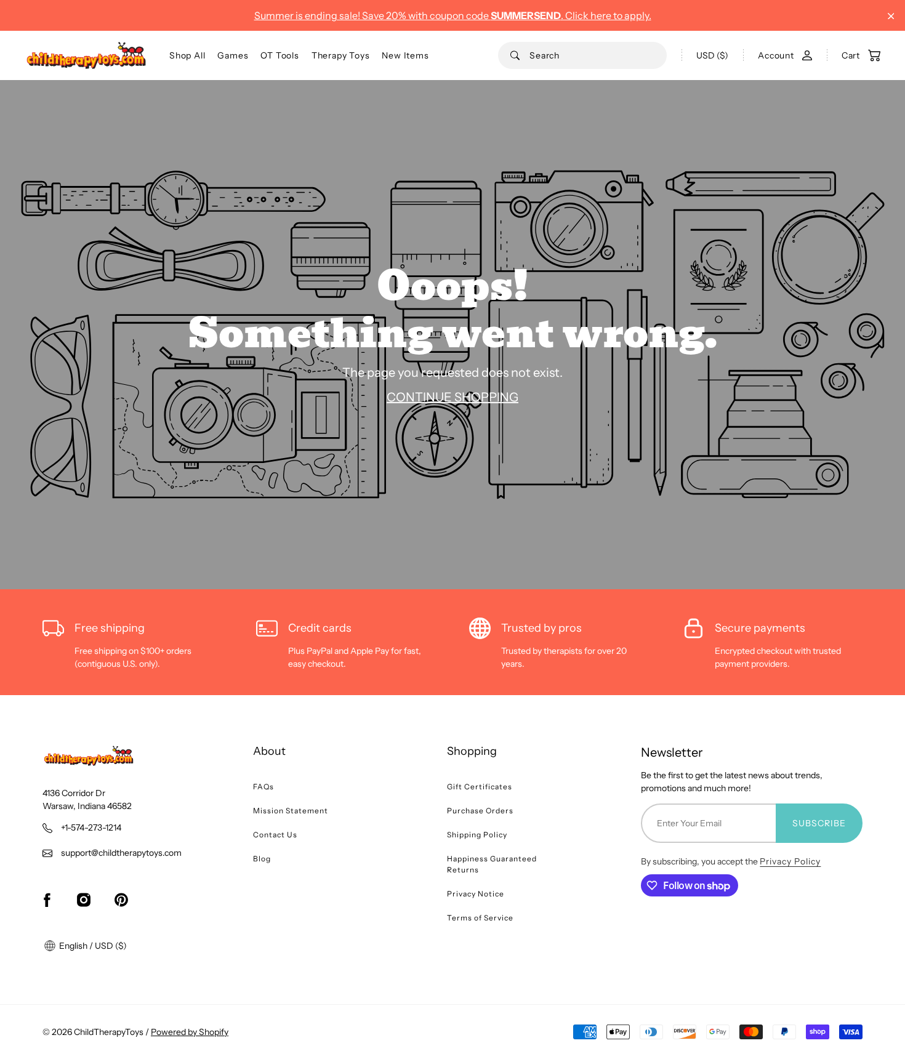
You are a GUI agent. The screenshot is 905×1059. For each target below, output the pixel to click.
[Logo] (86, 55)
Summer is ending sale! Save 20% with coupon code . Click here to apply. (452, 15)
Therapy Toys (341, 55)
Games (232, 55)
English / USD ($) (92, 945)
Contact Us (275, 834)
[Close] (891, 16)
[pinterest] (121, 899)
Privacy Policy (790, 861)
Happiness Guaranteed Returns (492, 864)
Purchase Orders (480, 810)
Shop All (187, 55)
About (269, 751)
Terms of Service (480, 917)
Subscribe (819, 823)
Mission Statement (290, 810)
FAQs (263, 786)
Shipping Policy (477, 834)
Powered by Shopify (189, 1031)
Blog (262, 858)
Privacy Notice (475, 893)
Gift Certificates (479, 786)
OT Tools (279, 55)
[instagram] (83, 899)
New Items (405, 55)
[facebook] (46, 899)
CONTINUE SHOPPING (452, 397)
